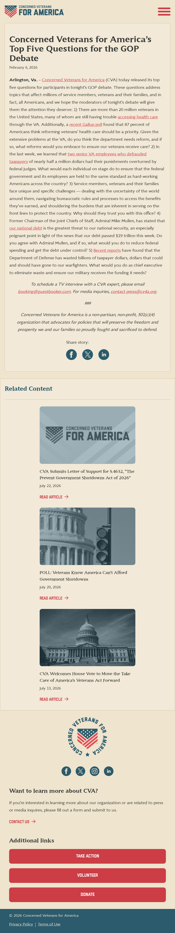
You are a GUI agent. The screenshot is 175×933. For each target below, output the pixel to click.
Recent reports (107, 250)
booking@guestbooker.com (44, 291)
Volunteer (95, 878)
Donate (95, 897)
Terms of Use (49, 924)
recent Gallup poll (85, 124)
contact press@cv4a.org (133, 291)
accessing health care (138, 117)
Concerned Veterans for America (73, 80)
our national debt (25, 228)
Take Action (87, 856)
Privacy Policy (21, 924)
